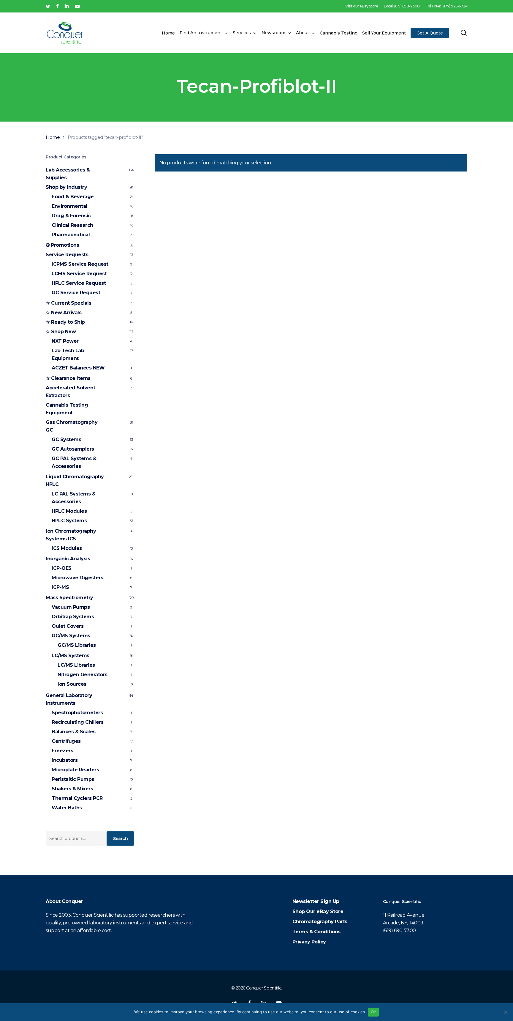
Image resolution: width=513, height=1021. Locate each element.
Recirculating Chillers (77, 722)
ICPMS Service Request (80, 264)
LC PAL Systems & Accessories (73, 497)
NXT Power (65, 341)
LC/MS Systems (70, 655)
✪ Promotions (62, 245)
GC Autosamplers (73, 449)
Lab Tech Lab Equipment (68, 354)
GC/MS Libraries (77, 645)
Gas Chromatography (71, 426)
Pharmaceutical (71, 234)
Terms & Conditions (316, 932)
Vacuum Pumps (71, 607)
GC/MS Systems (71, 635)
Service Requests (67, 254)
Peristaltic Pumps (73, 779)
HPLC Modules (69, 511)
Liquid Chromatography (75, 480)
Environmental (69, 206)
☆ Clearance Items (68, 378)
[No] (506, 1012)
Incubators (64, 760)
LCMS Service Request (79, 273)
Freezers (62, 750)
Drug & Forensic (71, 215)
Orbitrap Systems (73, 616)
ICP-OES (62, 568)
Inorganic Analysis (68, 558)
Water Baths (67, 808)
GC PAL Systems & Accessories (74, 462)
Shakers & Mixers (72, 789)
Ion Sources (72, 684)
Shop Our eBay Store (317, 911)
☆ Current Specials (68, 303)
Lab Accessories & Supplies (68, 173)
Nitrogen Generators (82, 674)
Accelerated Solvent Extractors (70, 391)
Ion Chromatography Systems (71, 535)
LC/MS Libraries (76, 665)
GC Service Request (76, 292)
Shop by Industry (66, 187)
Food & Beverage (73, 196)
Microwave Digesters (77, 577)
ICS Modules (67, 548)
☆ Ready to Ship (65, 322)
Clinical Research (72, 225)
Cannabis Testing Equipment (67, 409)
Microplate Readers (75, 770)
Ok (373, 1011)
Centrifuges (66, 741)
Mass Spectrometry (69, 597)
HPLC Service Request (79, 283)
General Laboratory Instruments (69, 699)
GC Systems (66, 439)
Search (120, 838)
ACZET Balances (78, 368)
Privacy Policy (309, 942)
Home (53, 137)
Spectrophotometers (77, 712)
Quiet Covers (67, 626)
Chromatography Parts (319, 921)
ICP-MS (60, 587)
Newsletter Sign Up (315, 901)
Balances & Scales (74, 731)
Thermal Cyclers (77, 798)
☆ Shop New (61, 331)
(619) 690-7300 (399, 930)
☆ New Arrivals (63, 312)
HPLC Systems (69, 520)
